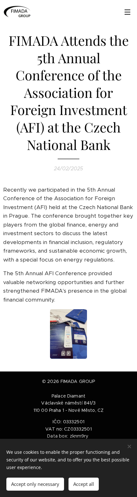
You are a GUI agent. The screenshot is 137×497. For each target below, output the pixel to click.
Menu (127, 11)
